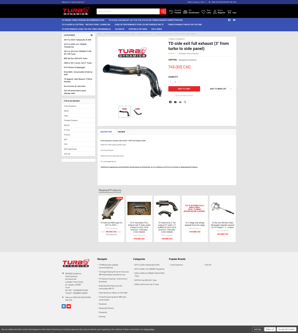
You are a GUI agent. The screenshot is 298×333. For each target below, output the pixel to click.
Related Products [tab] (110, 190)
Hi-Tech (67, 130)
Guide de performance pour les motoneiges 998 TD (139, 25)
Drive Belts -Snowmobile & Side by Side (78, 73)
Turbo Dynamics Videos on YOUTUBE (185, 25)
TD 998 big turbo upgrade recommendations (83, 20)
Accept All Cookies (287, 329)
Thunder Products (71, 120)
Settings (257, 329)
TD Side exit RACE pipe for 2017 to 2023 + (111, 224)
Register (221, 12)
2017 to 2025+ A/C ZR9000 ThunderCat (75, 45)
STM (65, 144)
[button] (218, 89)
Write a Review (193, 53)
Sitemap (102, 316)
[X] (185, 102)
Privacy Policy (149, 329)
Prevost (67, 134)
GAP (65, 139)
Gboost (67, 125)
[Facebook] (229, 20)
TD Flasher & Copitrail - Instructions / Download (86, 25)
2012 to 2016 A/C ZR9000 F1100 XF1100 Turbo (77, 52)
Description (106, 132)
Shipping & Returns (138, 29)
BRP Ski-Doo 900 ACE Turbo (75, 58)
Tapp (66, 115)
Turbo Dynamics (70, 106)
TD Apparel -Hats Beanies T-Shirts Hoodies (78, 80)
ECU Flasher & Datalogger (74, 67)
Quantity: (173, 77)
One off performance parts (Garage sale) (75, 92)
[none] (132, 71)
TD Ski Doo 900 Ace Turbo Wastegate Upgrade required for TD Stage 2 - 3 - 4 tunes (222, 225)
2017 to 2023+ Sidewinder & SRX (77, 40)
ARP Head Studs (70, 149)
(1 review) (182, 53)
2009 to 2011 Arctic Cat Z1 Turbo (78, 63)
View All (67, 154)
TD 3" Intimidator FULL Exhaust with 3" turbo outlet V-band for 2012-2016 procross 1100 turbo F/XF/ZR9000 (139, 227)
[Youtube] (234, 20)
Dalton (66, 111)
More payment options (184, 95)
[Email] (175, 102)
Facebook (119, 29)
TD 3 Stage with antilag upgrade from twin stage (195, 224)
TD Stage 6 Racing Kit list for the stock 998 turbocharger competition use (146, 20)
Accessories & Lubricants (74, 86)
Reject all (270, 329)
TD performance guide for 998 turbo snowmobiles (86, 29)
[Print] (180, 102)
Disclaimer (156, 29)
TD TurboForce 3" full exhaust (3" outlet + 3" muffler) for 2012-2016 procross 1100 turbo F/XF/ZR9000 (167, 227)
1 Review (121, 132)
